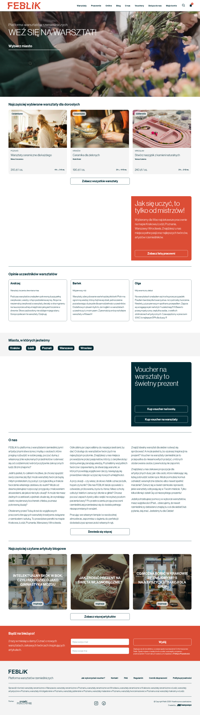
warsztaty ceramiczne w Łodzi (164, 687)
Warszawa (66, 348)
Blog (118, 5)
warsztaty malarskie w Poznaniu (107, 691)
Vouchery (139, 5)
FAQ (126, 678)
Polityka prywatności (182, 678)
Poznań (47, 348)
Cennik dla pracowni (158, 678)
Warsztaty (82, 5)
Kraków (15, 348)
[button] (34, 46)
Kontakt (114, 678)
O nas (127, 5)
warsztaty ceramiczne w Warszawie (40, 687)
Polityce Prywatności (181, 653)
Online (109, 5)
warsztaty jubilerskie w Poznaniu (77, 691)
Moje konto (171, 5)
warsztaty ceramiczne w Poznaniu (72, 687)
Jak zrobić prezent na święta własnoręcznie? (100, 579)
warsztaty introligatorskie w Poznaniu (46, 691)
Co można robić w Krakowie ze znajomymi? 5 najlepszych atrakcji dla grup (162, 580)
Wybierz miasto (20, 46)
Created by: (172, 705)
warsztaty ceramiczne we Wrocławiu (103, 687)
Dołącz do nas (155, 5)
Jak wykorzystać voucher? (93, 678)
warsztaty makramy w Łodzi (172, 691)
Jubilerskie (141, 113)
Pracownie (96, 5)
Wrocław (86, 348)
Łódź (31, 348)
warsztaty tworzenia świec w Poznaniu (138, 691)
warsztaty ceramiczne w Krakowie (135, 687)
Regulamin (138, 678)
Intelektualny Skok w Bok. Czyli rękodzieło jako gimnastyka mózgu (38, 580)
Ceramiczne (17, 113)
